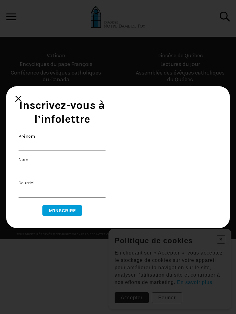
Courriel (26, 183)
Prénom (26, 136)
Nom (23, 159)
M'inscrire (62, 210)
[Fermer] (18, 98)
